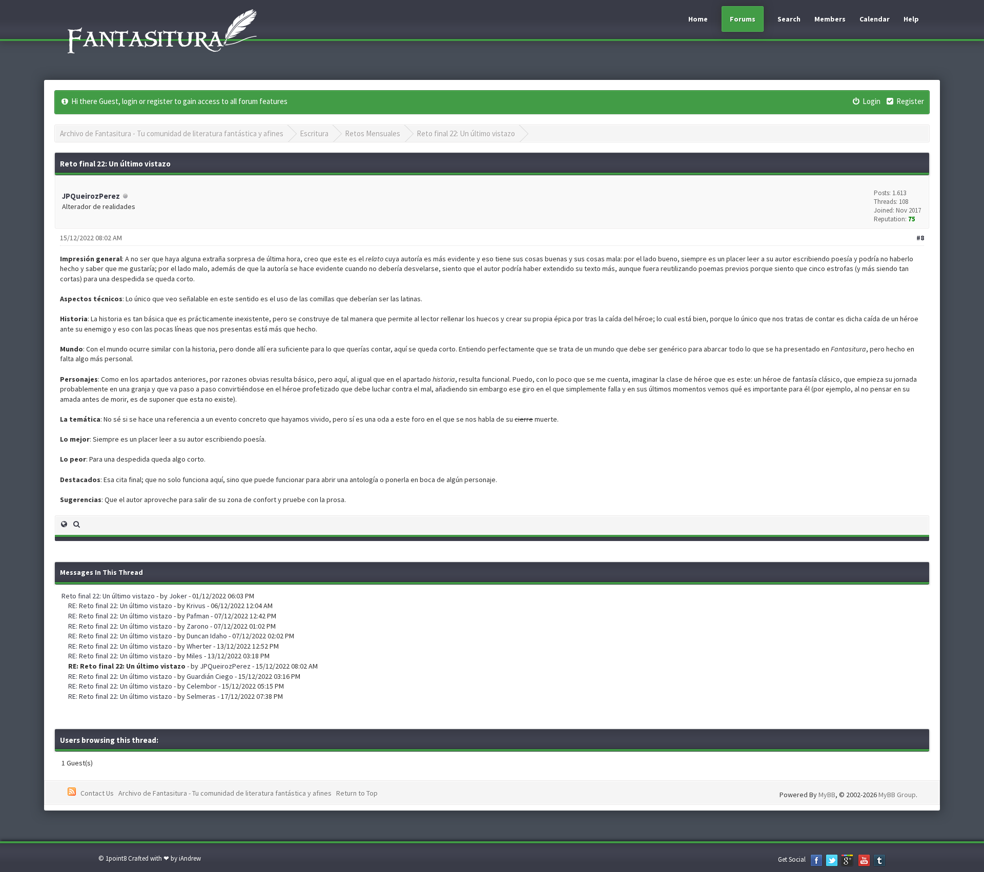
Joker (178, 595)
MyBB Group (897, 794)
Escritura (314, 133)
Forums (742, 19)
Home (698, 19)
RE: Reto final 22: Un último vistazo (120, 605)
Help (911, 19)
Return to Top (357, 793)
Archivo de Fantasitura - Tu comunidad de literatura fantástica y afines (171, 133)
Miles (194, 655)
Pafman (198, 615)
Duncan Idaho (207, 635)
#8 (920, 237)
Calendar (874, 19)
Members (830, 19)
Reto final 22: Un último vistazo (466, 133)
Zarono (198, 626)
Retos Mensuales (372, 133)
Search (789, 19)
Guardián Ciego (210, 676)
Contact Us (97, 793)
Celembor (202, 686)
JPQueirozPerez (91, 196)
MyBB (826, 794)
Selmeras (201, 696)
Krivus (196, 605)
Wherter (199, 646)
